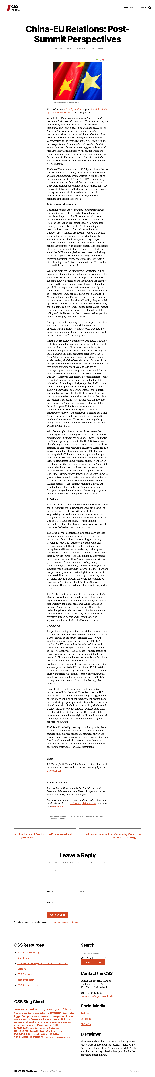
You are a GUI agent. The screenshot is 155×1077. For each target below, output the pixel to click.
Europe (26, 1016)
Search (87, 962)
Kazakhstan (66, 1022)
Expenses (17, 1019)
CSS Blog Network (30, 1071)
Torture (51, 1037)
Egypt (17, 1016)
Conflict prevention (23, 1013)
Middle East (21, 1027)
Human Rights (60, 1019)
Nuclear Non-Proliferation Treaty (43, 1031)
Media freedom (44, 1025)
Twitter (85, 1013)
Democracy (55, 1012)
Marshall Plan (31, 1025)
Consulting (36, 1013)
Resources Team (25, 979)
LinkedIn (86, 1024)
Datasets (21, 969)
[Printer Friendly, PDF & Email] (101, 60)
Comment (51, 871)
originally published (74, 109)
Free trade (25, 1019)
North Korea (21, 1030)
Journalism (56, 1022)
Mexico (55, 1025)
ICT (70, 1019)
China (70, 816)
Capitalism (57, 1010)
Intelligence (19, 1022)
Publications (57, 806)
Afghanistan (21, 1009)
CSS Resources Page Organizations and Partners (42, 963)
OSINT (59, 1031)
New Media (43, 1028)
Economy (53, 819)
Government (37, 1019)
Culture (43, 1013)
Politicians (44, 1034)
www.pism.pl (54, 770)
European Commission (40, 1017)
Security (54, 1033)
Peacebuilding (22, 1033)
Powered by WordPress (51, 1071)
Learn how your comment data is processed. (66, 922)
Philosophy (35, 1034)
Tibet (46, 1037)
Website (50, 902)
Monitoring (34, 1028)
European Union (79, 816)
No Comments (97, 48)
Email (81, 892)
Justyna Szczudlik (64, 48)
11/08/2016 (81, 48)
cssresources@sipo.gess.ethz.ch (97, 996)
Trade (101, 816)
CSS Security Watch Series (83, 803)
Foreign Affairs (92, 816)
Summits (61, 819)
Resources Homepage (28, 952)
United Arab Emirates (62, 1037)
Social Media (21, 1036)
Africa (33, 1009)
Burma (49, 1010)
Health (48, 1019)
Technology (37, 1036)
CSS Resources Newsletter (31, 985)
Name (50, 892)
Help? (99, 962)
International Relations (58, 816)
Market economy (20, 1025)
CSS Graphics (24, 974)
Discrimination (68, 1013)
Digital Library (24, 958)
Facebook (86, 1019)
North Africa (54, 1028)
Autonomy (41, 1010)
